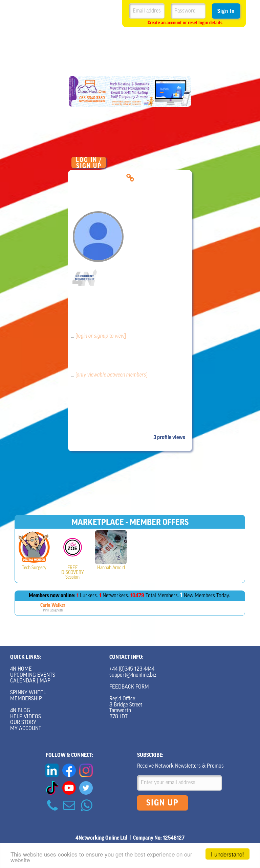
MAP (45, 681)
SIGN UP (162, 803)
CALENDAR (23, 681)
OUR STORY (23, 722)
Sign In (226, 11)
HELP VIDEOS (25, 717)
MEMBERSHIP (26, 699)
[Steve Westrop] (34, 547)
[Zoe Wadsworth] (72, 547)
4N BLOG (20, 711)
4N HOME (21, 669)
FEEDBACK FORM (129, 687)
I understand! (227, 854)
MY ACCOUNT (25, 728)
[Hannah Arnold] (111, 547)
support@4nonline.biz (132, 675)
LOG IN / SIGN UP (89, 162)
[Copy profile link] (130, 178)
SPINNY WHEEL (28, 693)
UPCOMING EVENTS (32, 675)
